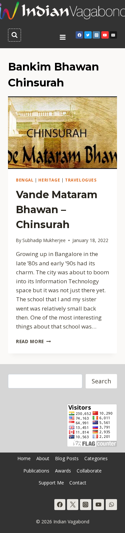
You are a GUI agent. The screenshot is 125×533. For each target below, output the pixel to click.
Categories (96, 458)
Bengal (25, 180)
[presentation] (62, 132)
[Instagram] (96, 35)
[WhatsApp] (111, 504)
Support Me (51, 482)
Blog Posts (67, 458)
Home (24, 458)
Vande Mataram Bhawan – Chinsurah (56, 210)
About (42, 458)
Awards (63, 470)
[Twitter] (88, 35)
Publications (36, 470)
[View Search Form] (14, 35)
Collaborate (89, 470)
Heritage (49, 180)
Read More (33, 341)
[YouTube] (105, 35)
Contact (77, 482)
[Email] (113, 35)
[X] (72, 504)
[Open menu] (62, 35)
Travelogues (81, 180)
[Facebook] (79, 35)
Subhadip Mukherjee (44, 240)
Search (101, 381)
